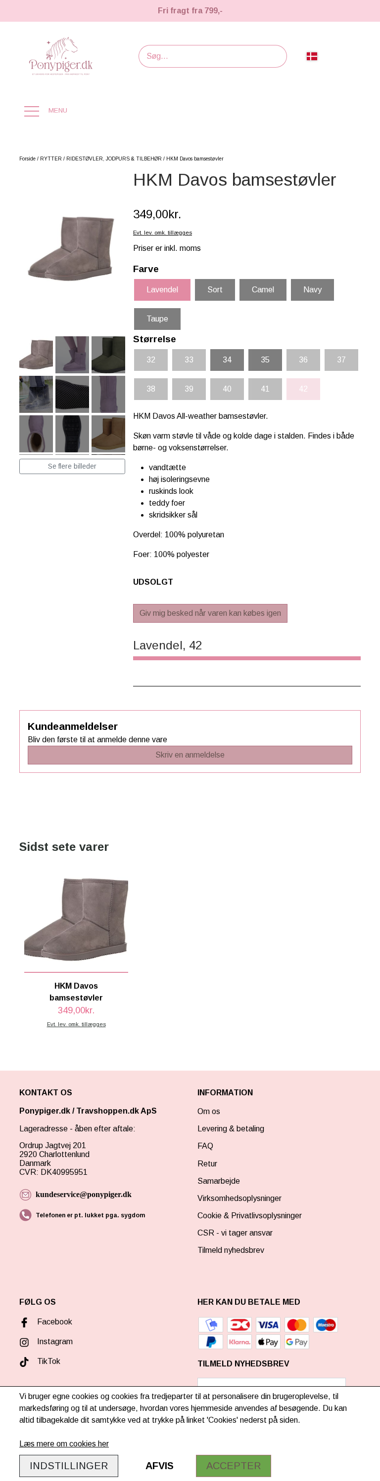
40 (227, 389)
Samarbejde (218, 1181)
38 (150, 389)
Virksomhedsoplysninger (239, 1198)
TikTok (48, 1361)
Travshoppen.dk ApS (117, 1111)
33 (189, 360)
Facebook (54, 1322)
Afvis (159, 1465)
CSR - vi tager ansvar (235, 1233)
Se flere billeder (72, 466)
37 (341, 360)
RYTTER (51, 158)
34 (227, 360)
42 (303, 389)
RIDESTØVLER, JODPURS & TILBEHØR (114, 158)
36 (303, 360)
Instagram (55, 1341)
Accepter (233, 1465)
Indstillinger (69, 1465)
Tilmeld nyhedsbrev (230, 1250)
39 (189, 389)
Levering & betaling (230, 1128)
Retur (207, 1164)
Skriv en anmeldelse (190, 755)
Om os (208, 1111)
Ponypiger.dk (44, 1111)
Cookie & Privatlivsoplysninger (249, 1215)
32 (150, 360)
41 (265, 389)
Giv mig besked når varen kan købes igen (210, 613)
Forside (27, 158)
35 (265, 360)
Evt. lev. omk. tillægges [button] (162, 233)
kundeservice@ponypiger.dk (84, 1194)
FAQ (205, 1146)
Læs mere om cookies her (64, 1444)
